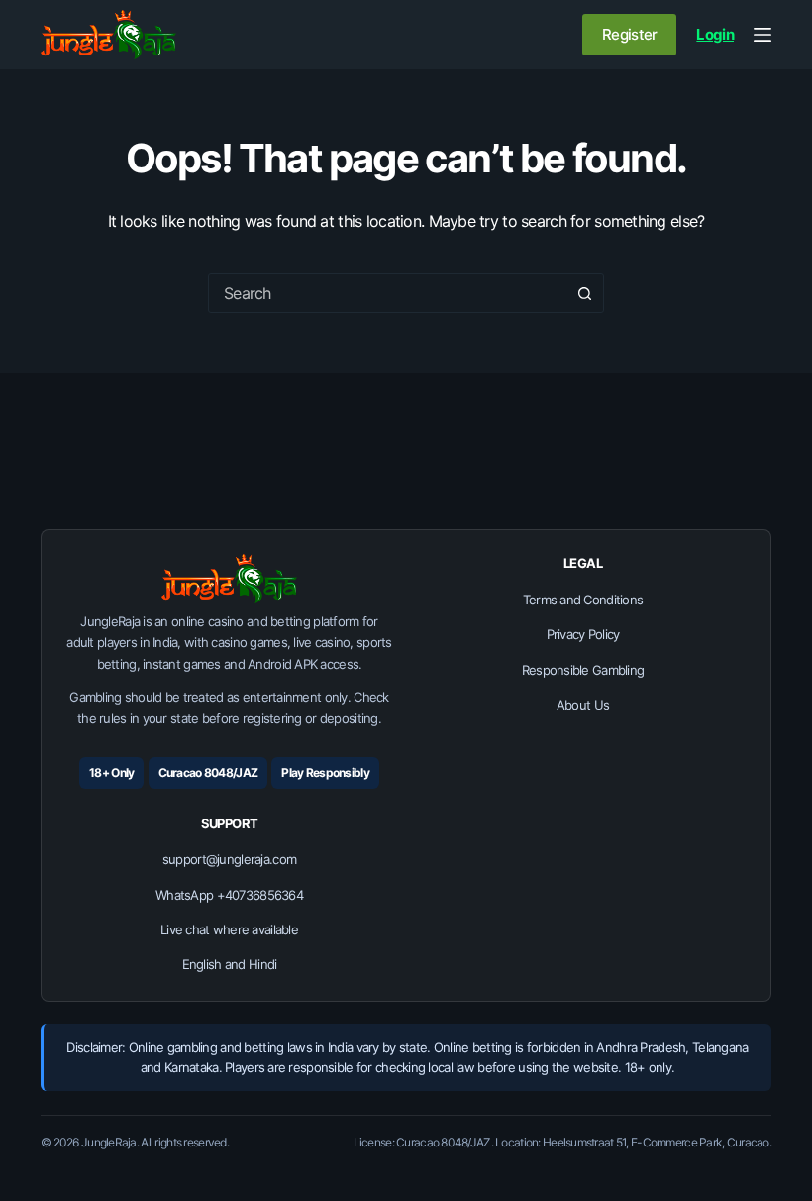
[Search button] (584, 293)
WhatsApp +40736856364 (229, 895)
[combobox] (387, 293)
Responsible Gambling (583, 670)
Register (629, 34)
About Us (583, 704)
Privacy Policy (583, 634)
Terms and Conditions (583, 599)
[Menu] (762, 35)
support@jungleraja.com (229, 859)
